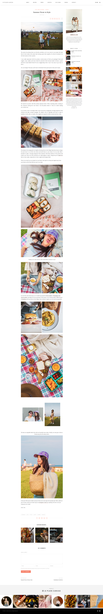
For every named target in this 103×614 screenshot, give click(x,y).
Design (66, 2)
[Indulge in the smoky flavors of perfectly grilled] (70, 601)
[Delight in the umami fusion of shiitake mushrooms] (19, 601)
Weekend (43, 514)
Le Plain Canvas (52, 591)
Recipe (35, 514)
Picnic (31, 514)
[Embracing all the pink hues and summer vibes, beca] (45, 601)
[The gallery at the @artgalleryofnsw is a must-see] (32, 601)
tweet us (46, 502)
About (27, 2)
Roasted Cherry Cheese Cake (26, 579)
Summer (39, 514)
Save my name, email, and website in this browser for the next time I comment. (35, 568)
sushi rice (60, 155)
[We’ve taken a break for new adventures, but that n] (83, 601)
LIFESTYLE (50, 2)
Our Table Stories (39, 9)
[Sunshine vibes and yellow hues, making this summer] (96, 601)
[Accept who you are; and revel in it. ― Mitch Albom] (58, 601)
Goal (27, 514)
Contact (74, 2)
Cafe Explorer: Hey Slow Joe (76, 56)
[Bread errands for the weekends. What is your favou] (6, 601)
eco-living (58, 2)
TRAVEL (47, 9)
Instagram (41, 502)
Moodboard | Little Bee (58, 579)
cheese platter (49, 295)
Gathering (23, 514)
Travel (42, 2)
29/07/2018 (42, 14)
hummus (24, 299)
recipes (35, 2)
